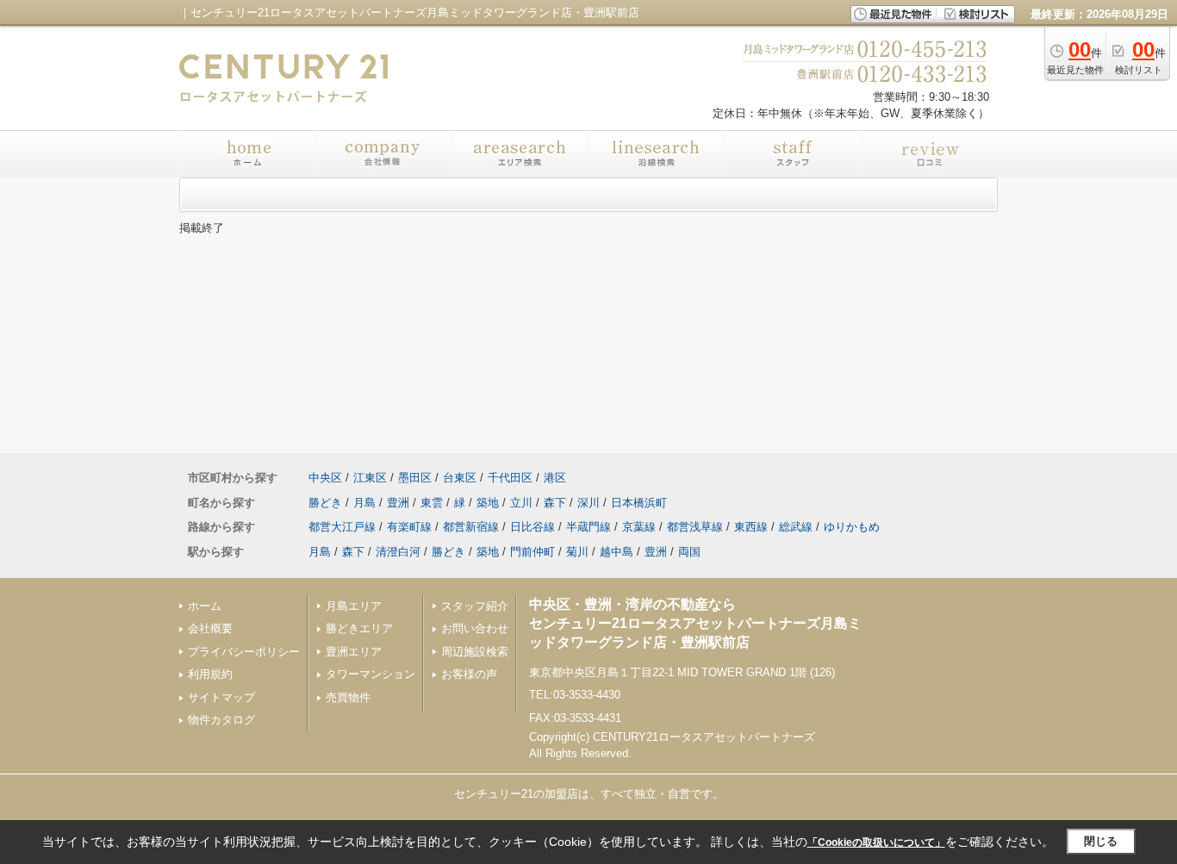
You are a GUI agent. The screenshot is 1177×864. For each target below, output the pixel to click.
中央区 (325, 477)
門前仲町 (532, 551)
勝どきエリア (359, 628)
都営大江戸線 (342, 526)
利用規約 (210, 674)
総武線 (796, 526)
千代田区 (510, 477)
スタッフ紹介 (474, 606)
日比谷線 (532, 526)
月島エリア (354, 606)
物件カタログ (221, 719)
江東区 (370, 477)
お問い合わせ (474, 628)
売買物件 (348, 697)
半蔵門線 (588, 526)
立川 (521, 502)
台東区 (459, 477)
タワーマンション (370, 674)
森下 (555, 502)
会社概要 (210, 628)
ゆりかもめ (852, 526)
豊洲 (398, 502)
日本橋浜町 (639, 502)
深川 (588, 502)
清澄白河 (398, 551)
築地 (487, 502)
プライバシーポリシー (244, 651)
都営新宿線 (471, 526)
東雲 (431, 502)
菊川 (577, 551)
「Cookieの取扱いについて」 (876, 842)
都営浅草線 (695, 526)
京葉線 (639, 526)
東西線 (751, 526)
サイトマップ (221, 697)
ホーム (204, 606)
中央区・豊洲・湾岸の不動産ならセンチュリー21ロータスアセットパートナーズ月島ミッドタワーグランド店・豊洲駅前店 (695, 623)
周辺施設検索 (474, 651)
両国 (689, 551)
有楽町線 (409, 526)
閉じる (1101, 841)
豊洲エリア (354, 651)
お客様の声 (469, 674)
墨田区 (415, 477)
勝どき (325, 502)
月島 (364, 502)
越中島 (616, 551)
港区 (555, 477)
